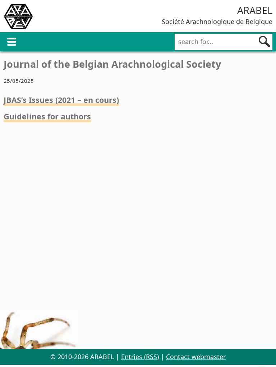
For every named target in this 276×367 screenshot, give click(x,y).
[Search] (264, 41)
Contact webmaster (196, 356)
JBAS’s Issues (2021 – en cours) (61, 100)
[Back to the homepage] (18, 18)
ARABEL (254, 10)
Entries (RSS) (140, 356)
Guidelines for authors (47, 116)
